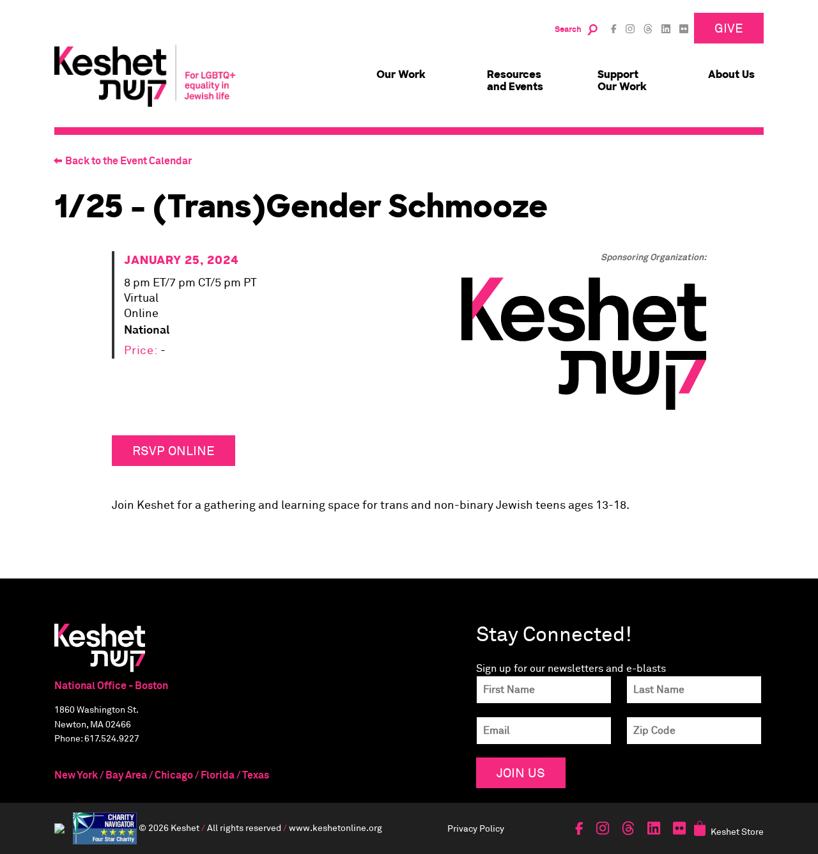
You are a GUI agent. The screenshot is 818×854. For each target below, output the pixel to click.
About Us (731, 74)
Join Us (521, 772)
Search (568, 30)
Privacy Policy (475, 828)
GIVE (728, 28)
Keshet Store (737, 831)
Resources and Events (515, 80)
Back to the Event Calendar (128, 161)
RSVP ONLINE (173, 450)
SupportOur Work (622, 80)
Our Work (401, 74)
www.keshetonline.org (335, 826)
